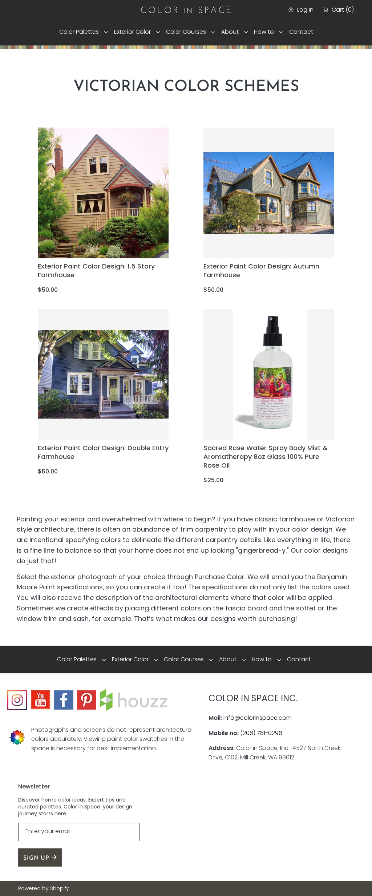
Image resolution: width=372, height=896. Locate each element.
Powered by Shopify (43, 888)
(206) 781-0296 (261, 733)
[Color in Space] (186, 9)
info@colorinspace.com (257, 718)
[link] (81, 32)
